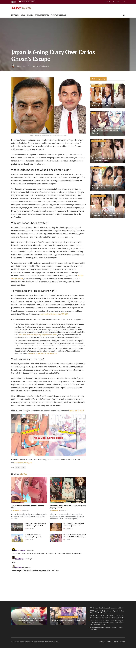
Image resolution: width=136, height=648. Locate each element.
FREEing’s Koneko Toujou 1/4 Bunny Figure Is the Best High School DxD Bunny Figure (107, 612)
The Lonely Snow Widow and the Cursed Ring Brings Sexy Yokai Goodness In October (106, 130)
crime (23, 467)
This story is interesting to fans (38, 334)
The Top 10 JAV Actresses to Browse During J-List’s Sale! (105, 186)
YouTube (122, 642)
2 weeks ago (24, 510)
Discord (115, 642)
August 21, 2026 (68, 623)
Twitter (109, 642)
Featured (15, 15)
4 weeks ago (63, 510)
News (23, 15)
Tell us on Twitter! (76, 410)
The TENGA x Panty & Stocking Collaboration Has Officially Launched (29, 619)
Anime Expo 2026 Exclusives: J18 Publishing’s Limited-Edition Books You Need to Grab (35, 527)
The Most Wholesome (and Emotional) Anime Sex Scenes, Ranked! (74, 526)
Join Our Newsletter (27, 2)
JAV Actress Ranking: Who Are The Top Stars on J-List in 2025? (106, 104)
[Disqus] (48, 572)
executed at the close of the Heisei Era (42, 353)
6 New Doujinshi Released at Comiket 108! (68, 620)
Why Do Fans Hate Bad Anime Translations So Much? (107, 608)
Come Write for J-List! (119, 2)
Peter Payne (21, 66)
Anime (18, 467)
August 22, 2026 (29, 623)
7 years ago (31, 66)
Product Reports (42, 15)
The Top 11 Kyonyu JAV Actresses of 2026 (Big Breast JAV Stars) (107, 159)
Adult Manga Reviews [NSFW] (68, 617)
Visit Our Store (108, 2)
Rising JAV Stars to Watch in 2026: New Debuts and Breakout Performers (106, 214)
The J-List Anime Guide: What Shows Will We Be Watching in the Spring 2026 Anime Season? (75, 538)
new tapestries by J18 (23, 462)
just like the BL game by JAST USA (54, 314)
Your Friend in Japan (58, 15)
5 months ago (69, 539)
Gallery (30, 15)
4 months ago (30, 539)
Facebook (102, 642)
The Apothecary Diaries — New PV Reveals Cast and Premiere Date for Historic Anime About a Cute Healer (107, 617)
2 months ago (30, 528)
